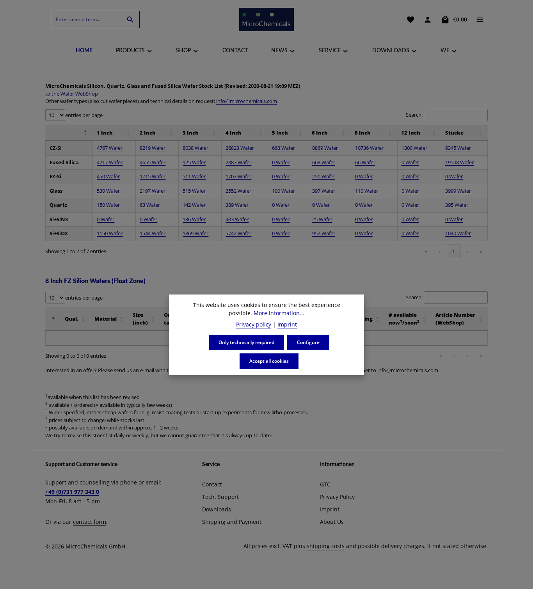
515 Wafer (194, 190)
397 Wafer (323, 190)
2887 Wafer (238, 162)
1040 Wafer (458, 233)
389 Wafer (237, 204)
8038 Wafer (195, 147)
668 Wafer (323, 162)
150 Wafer (108, 204)
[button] (49, 132)
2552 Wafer (238, 190)
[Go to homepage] (266, 19)
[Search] (130, 19)
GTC (325, 484)
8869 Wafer (325, 147)
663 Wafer (283, 147)
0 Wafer (281, 162)
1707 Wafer (238, 176)
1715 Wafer (152, 176)
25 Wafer (322, 219)
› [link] (467, 251)
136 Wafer (194, 219)
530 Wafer (108, 190)
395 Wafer (456, 204)
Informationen (337, 464)
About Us (332, 521)
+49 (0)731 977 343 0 (72, 491)
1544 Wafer (152, 233)
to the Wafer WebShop (71, 93)
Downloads (216, 509)
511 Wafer (194, 176)
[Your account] (427, 19)
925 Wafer (194, 162)
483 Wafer (237, 219)
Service (211, 464)
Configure (308, 342)
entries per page (84, 115)
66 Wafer (365, 162)
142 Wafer (194, 204)
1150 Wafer (110, 233)
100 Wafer (283, 190)
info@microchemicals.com (246, 101)
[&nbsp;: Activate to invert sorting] (69, 133)
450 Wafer (108, 176)
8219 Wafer (152, 147)
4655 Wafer (152, 162)
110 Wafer (366, 190)
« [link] (426, 251)
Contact (212, 484)
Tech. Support (220, 496)
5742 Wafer (238, 233)
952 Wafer (323, 233)
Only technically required (246, 342)
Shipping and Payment (231, 521)
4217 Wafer (110, 162)
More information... (279, 313)
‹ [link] (440, 251)
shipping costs (326, 546)
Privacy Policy (337, 496)
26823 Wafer (240, 147)
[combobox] (86, 19)
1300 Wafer (414, 147)
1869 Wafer (195, 233)
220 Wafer (323, 176)
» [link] (481, 251)
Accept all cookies (269, 361)
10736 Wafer (369, 147)
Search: (414, 114)
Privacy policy (253, 324)
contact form (89, 521)
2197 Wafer (152, 190)
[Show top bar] (480, 19)
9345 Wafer (458, 147)
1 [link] (453, 251)
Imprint (329, 509)
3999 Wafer (458, 190)
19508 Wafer (459, 162)
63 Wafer (150, 204)
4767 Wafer (110, 147)
